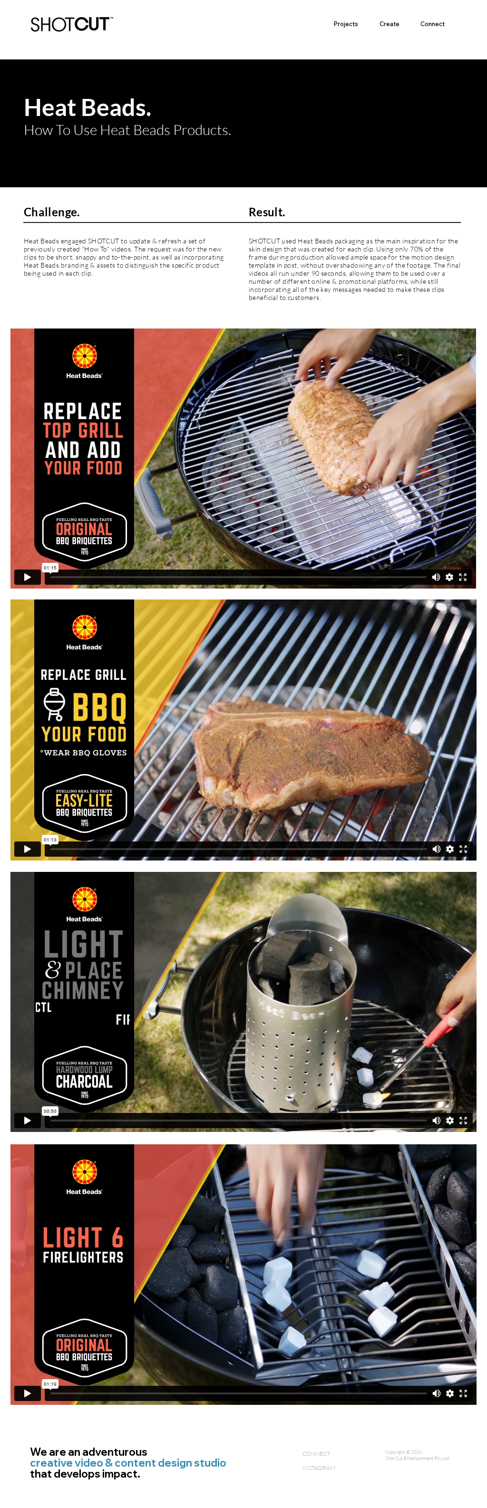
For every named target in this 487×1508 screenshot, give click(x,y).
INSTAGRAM (318, 1467)
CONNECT (316, 1453)
